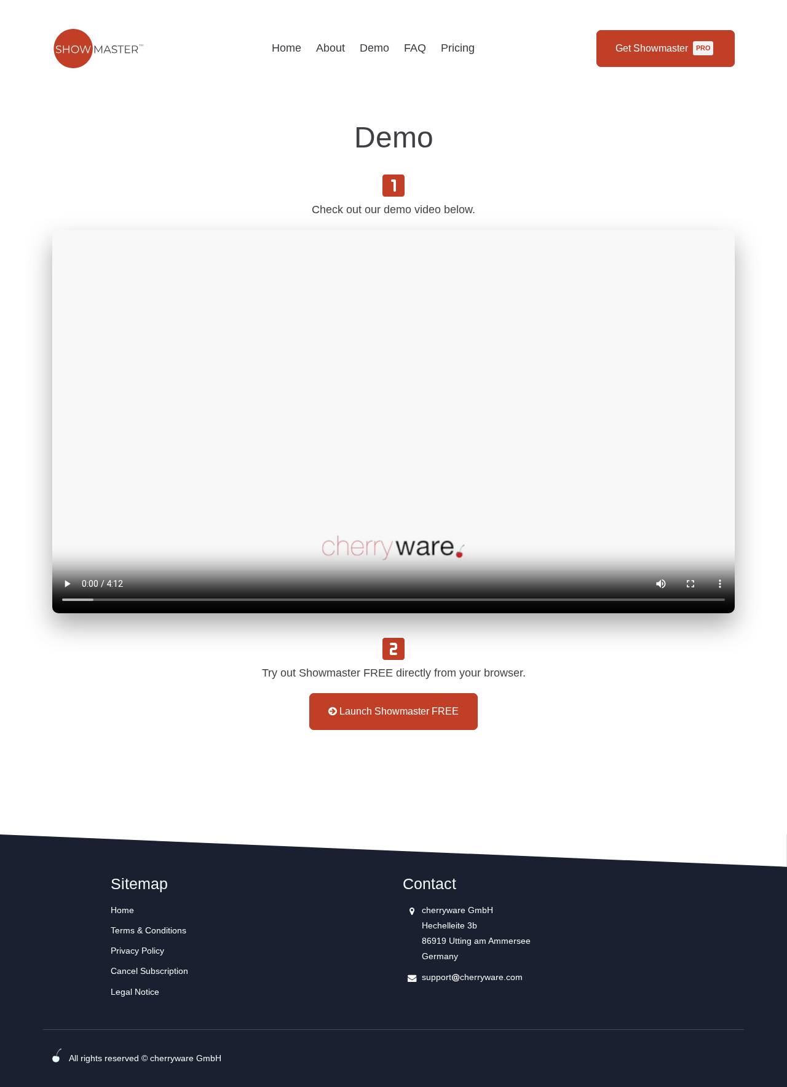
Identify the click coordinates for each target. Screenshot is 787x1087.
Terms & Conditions (148, 930)
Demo (374, 48)
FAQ (415, 48)
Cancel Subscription (149, 971)
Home (286, 48)
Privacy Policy (137, 951)
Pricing (458, 48)
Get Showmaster (662, 48)
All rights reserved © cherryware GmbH (145, 1058)
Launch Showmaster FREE (398, 711)
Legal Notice (135, 992)
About (330, 48)
